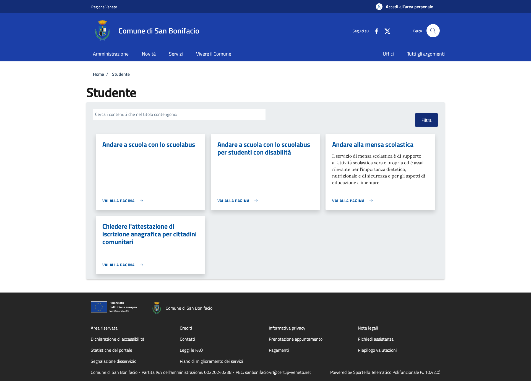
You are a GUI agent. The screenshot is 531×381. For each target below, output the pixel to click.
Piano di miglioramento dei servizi (211, 361)
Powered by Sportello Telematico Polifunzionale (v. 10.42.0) (385, 372)
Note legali (368, 328)
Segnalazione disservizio (113, 361)
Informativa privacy (287, 328)
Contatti (187, 339)
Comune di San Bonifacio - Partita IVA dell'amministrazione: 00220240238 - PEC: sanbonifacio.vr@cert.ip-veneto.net (201, 372)
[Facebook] (374, 30)
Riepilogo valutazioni (377, 350)
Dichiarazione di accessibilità (117, 339)
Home (98, 74)
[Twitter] (385, 30)
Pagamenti (279, 350)
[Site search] (433, 30)
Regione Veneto (104, 7)
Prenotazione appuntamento (295, 339)
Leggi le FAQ (191, 350)
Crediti (186, 328)
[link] (124, 200)
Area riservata (104, 328)
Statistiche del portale (111, 350)
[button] (404, 6)
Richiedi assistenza (376, 339)
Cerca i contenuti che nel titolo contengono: (136, 114)
